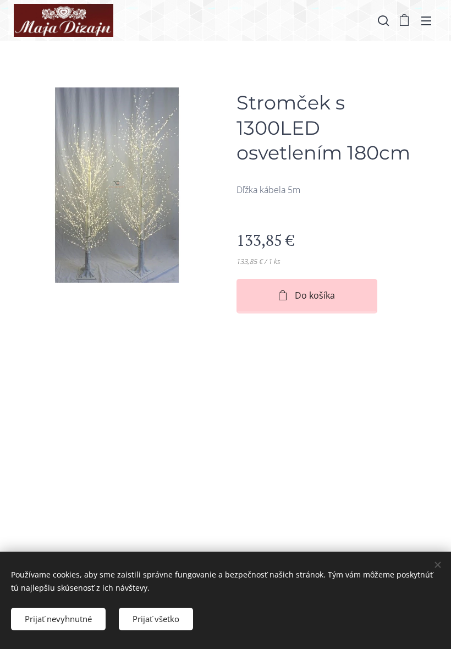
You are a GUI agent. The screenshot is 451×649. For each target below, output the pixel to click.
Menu (426, 20)
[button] (382, 20)
